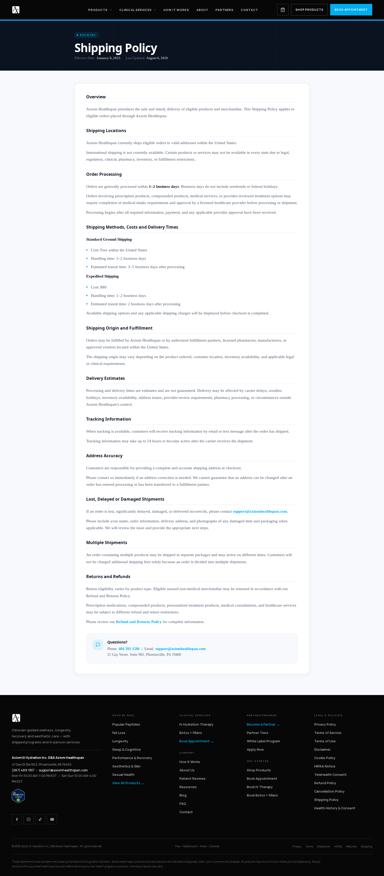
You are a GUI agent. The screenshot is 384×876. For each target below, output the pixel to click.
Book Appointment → (196, 741)
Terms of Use (325, 741)
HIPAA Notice (324, 766)
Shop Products (309, 10)
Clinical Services (135, 10)
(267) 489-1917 (23, 770)
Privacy (296, 846)
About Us (187, 770)
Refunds (351, 846)
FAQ (182, 803)
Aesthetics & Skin (126, 766)
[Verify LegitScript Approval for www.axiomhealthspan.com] (18, 796)
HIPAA (338, 846)
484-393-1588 (129, 649)
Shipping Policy (326, 800)
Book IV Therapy (260, 787)
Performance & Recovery (132, 758)
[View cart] (283, 9)
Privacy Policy (325, 724)
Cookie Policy (324, 758)
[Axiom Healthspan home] (16, 10)
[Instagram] (28, 819)
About (202, 10)
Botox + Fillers (190, 733)
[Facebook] (17, 819)
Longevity (120, 741)
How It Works (176, 10)
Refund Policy (325, 783)
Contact (249, 10)
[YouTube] (52, 819)
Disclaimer (322, 749)
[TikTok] (40, 819)
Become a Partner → (263, 724)
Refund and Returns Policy (139, 622)
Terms (309, 846)
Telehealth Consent (330, 774)
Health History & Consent (334, 808)
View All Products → (128, 783)
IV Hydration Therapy (196, 724)
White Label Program (263, 741)
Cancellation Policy (329, 791)
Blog (183, 795)
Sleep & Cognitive (126, 749)
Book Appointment (351, 10)
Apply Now (255, 749)
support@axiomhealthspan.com (260, 511)
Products (98, 10)
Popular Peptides (126, 724)
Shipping (366, 846)
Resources (188, 787)
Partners (225, 10)
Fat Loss (118, 733)
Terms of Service (327, 733)
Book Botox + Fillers (262, 795)
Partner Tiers (257, 733)
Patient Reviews (192, 778)
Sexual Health (123, 774)
